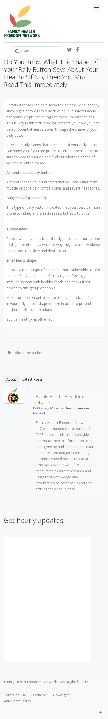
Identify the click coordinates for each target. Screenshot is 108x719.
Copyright (61, 695)
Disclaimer (39, 695)
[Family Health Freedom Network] (14, 395)
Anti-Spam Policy (17, 701)
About (11, 379)
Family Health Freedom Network (30, 681)
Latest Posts (32, 379)
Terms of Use (15, 695)
